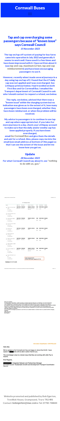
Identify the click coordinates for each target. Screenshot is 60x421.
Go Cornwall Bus (20, 136)
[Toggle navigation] (30, 14)
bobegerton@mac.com (24, 403)
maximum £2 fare (32, 66)
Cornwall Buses (30, 7)
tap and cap (16, 66)
